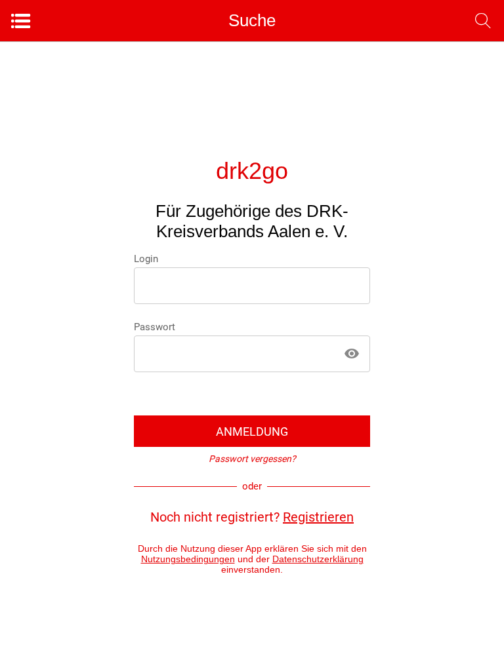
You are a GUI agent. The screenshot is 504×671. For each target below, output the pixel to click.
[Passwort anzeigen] (352, 354)
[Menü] (21, 21)
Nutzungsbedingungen (188, 559)
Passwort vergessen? (252, 458)
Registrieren (318, 517)
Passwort (154, 327)
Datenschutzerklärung (318, 559)
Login (146, 259)
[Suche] (483, 21)
